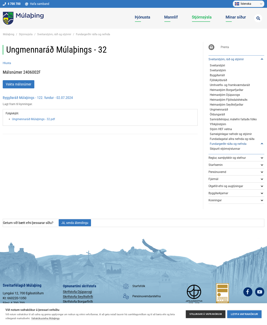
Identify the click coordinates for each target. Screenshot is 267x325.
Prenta (225, 47)
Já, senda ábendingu (74, 223)
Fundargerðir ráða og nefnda (93, 34)
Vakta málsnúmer (18, 84)
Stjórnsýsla (26, 34)
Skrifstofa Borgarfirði (78, 301)
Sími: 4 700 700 (14, 303)
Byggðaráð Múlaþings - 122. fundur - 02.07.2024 (38, 97)
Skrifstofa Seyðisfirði (78, 297)
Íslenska (246, 3)
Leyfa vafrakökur (244, 314)
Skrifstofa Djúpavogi (77, 292)
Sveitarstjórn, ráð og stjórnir (54, 34)
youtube (259, 292)
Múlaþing (8, 34)
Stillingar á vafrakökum (205, 314)
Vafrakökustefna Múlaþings (45, 318)
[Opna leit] (258, 18)
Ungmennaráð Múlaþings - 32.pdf (33, 119)
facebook (247, 292)
